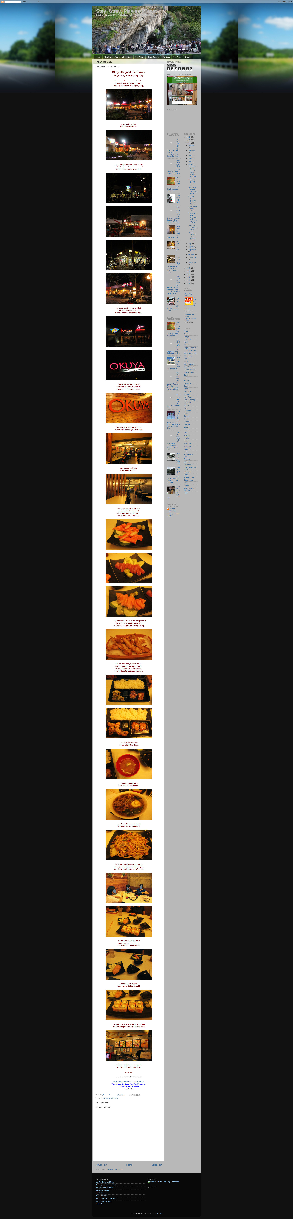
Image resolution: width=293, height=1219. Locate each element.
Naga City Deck (188, 295)
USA (185, 483)
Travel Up (99, 1204)
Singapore (187, 472)
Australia (187, 334)
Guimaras (187, 391)
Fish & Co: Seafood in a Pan (192, 227)
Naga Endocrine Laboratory (106, 1198)
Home (98, 57)
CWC (186, 342)
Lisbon (186, 427)
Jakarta (186, 416)
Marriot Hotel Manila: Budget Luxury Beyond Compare (192, 171)
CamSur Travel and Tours (105, 1182)
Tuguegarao (188, 480)
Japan (186, 419)
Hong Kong (188, 402)
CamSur (108, 57)
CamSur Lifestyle (190, 350)
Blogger (159, 1213)
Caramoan (188, 356)
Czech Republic (189, 370)
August (191, 247)
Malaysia (187, 435)
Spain (186, 475)
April (190, 158)
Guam (186, 389)
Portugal (187, 459)
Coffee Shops (189, 364)
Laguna (187, 421)
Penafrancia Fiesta (188, 455)
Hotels (186, 405)
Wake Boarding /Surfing (189, 489)
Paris (186, 452)
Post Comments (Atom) (114, 1169)
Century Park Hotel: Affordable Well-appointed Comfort (192, 218)
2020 (189, 283)
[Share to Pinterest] (139, 1095)
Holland (187, 394)
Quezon (187, 462)
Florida (186, 378)
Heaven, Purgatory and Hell (106, 1185)
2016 (189, 271)
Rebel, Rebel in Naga (103, 1201)
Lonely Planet (100, 1193)
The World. (139, 57)
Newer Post (101, 1165)
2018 (189, 277)
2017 (189, 274)
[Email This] (130, 1095)
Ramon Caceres (172, 510)
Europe (186, 375)
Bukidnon (187, 339)
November (192, 257)
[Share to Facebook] (137, 1095)
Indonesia (187, 411)
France (186, 380)
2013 (189, 140)
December (192, 262)
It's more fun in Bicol (189, 315)
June (190, 164)
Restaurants (113, 1098)
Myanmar (187, 446)
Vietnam (187, 485)
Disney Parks (189, 372)
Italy (185, 413)
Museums (187, 443)
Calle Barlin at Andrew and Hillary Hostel (192, 190)
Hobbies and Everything (104, 1187)
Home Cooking (153, 57)
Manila (186, 438)
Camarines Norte (190, 353)
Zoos (186, 493)
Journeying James (102, 1190)
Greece (186, 386)
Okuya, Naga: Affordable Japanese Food (128, 1082)
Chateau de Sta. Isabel (178, 246)
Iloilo (185, 408)
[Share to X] (135, 1095)
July (190, 244)
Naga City (104, 1098)
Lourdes (187, 430)
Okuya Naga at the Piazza (192, 208)
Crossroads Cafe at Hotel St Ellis (192, 182)
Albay (186, 331)
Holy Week (188, 397)
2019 (189, 280)
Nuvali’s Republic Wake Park (178, 458)
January (191, 145)
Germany (187, 383)
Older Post (157, 1165)
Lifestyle (188, 57)
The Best (166, 57)
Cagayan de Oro (190, 348)
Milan (186, 441)
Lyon (185, 432)
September (192, 250)
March (190, 155)
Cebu (186, 359)
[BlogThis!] (133, 1095)
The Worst (177, 57)
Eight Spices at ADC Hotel (178, 199)
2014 (189, 143)
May (190, 161)
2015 (189, 268)
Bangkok (187, 337)
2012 (189, 137)
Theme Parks (189, 477)
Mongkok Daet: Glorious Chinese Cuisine (192, 200)
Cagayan (187, 345)
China (186, 361)
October (191, 254)
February (191, 150)
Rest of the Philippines (123, 57)
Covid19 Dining (189, 367)
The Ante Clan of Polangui (190, 319)
